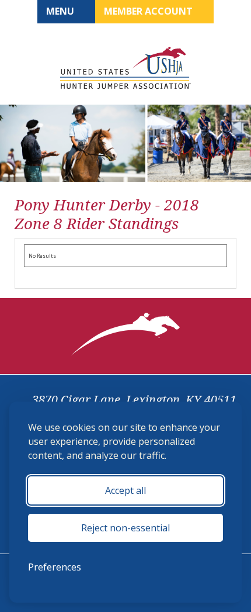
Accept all (125, 490)
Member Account (149, 11)
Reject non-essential (125, 527)
